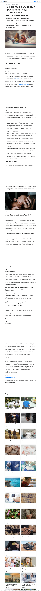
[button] (20, 39)
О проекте (12, 590)
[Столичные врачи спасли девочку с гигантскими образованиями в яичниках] (12, 468)
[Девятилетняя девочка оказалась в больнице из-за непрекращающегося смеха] (28, 436)
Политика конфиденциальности (32, 590)
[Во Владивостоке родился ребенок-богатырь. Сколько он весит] (12, 452)
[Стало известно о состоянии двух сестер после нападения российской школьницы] (28, 404)
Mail (1, 590)
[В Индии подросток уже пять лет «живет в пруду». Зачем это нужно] (12, 404)
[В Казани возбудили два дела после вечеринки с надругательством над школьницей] (28, 420)
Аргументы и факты (15, 4)
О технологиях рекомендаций (22, 590)
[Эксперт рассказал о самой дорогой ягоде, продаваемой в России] (12, 516)
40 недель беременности (23, 84)
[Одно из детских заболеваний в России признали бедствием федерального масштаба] (28, 564)
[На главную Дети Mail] (5, 1)
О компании (4, 590)
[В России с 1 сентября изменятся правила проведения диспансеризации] (28, 580)
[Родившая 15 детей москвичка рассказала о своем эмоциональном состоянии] (28, 452)
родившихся (18, 78)
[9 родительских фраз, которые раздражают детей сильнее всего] (28, 532)
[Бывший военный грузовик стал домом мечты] (28, 548)
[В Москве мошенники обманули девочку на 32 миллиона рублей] (12, 548)
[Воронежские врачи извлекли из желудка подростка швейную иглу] (28, 468)
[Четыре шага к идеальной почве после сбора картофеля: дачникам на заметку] (12, 532)
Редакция (16, 590)
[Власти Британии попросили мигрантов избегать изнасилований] (12, 580)
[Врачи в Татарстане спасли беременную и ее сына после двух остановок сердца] (12, 500)
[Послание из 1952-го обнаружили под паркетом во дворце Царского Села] (28, 500)
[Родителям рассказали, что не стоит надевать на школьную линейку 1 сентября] (12, 564)
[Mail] (3, 1)
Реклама (8, 590)
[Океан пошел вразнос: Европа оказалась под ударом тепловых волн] (12, 484)
